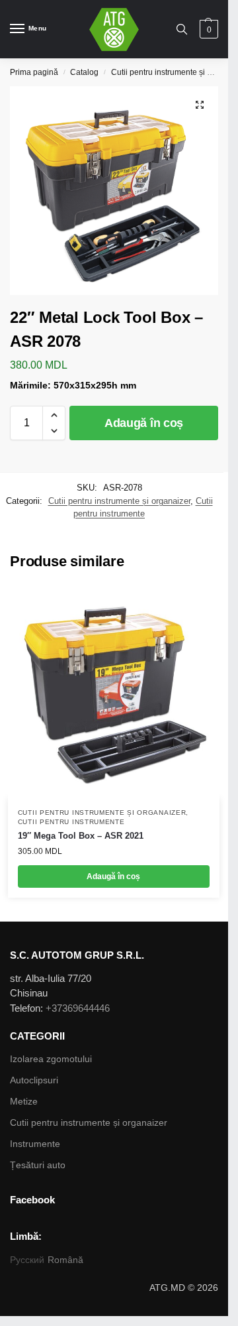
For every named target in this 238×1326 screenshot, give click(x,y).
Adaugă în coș (143, 423)
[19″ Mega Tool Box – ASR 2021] (113, 692)
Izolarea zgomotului (51, 1059)
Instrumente (35, 1143)
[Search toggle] (181, 29)
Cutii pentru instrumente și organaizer (119, 501)
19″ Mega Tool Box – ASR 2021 (80, 836)
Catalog (84, 72)
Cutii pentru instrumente (71, 821)
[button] (54, 415)
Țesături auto (37, 1165)
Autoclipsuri (34, 1080)
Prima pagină (34, 72)
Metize (24, 1101)
